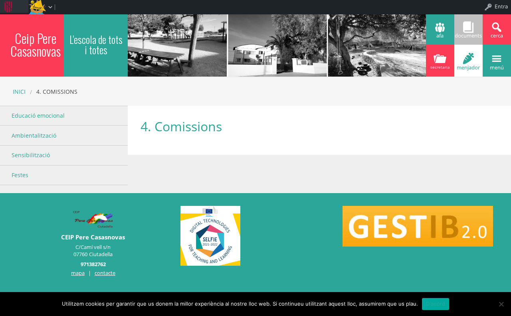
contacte (105, 272)
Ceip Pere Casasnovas (35, 44)
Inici (19, 91)
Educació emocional (38, 115)
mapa (78, 272)
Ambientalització (34, 135)
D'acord (436, 303)
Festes (20, 175)
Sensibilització (31, 155)
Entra (501, 6)
